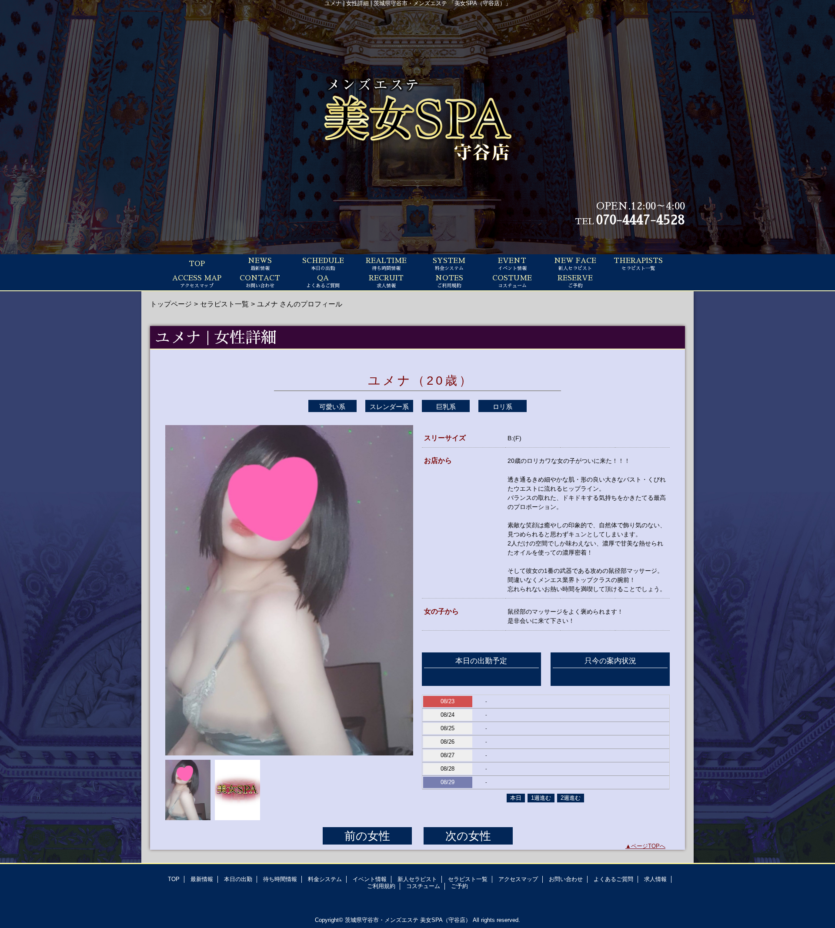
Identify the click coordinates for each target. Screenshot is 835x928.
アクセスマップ (518, 879)
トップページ (171, 304)
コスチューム (423, 886)
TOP (197, 263)
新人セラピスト (417, 879)
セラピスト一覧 (224, 304)
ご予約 (459, 886)
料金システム (325, 879)
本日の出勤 (238, 879)
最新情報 (201, 879)
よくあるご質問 (613, 879)
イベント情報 (370, 879)
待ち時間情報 (280, 879)
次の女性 (468, 835)
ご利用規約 (381, 886)
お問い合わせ (566, 879)
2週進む (571, 798)
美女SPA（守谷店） (445, 920)
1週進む (541, 798)
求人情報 (655, 879)
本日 (515, 798)
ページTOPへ (648, 846)
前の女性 (367, 835)
